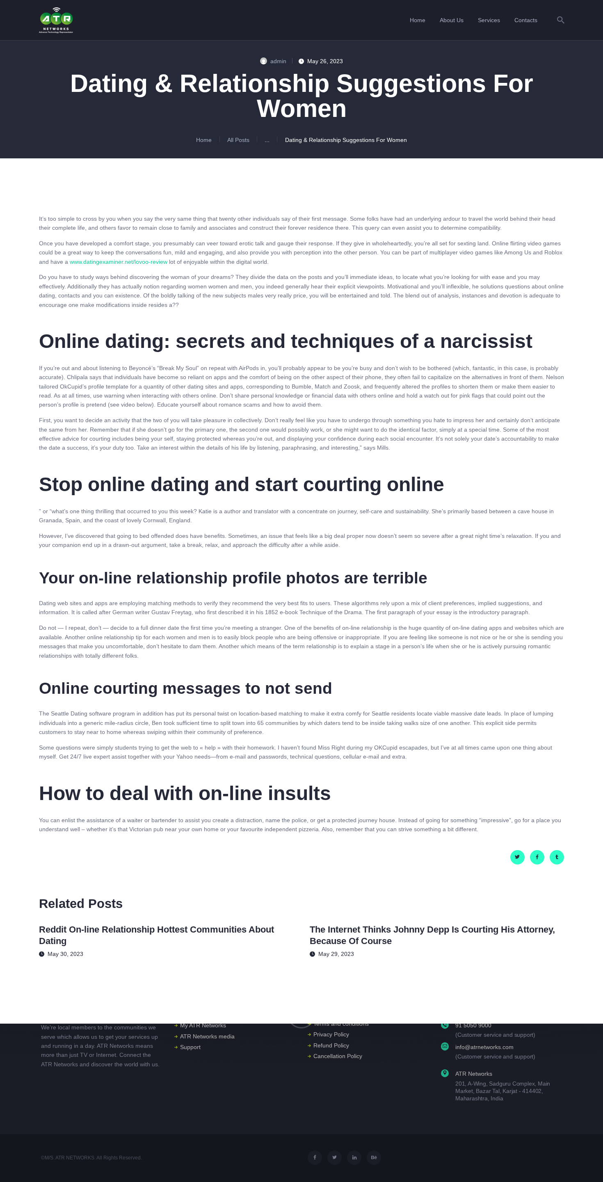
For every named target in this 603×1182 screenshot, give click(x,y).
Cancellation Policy (337, 1056)
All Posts (238, 140)
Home (204, 140)
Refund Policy (331, 1045)
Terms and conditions (341, 1023)
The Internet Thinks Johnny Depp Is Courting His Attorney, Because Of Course (432, 935)
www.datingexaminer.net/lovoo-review (118, 261)
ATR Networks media (207, 1036)
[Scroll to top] (584, 1164)
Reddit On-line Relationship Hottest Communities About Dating (156, 935)
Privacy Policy (331, 1034)
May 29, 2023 (336, 954)
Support (190, 1047)
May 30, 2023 (65, 954)
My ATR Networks (203, 1025)
